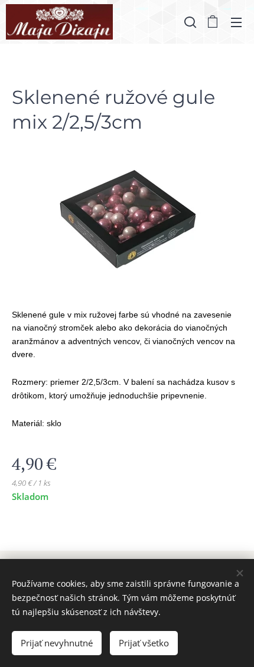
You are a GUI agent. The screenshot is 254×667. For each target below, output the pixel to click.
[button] (189, 22)
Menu (236, 22)
